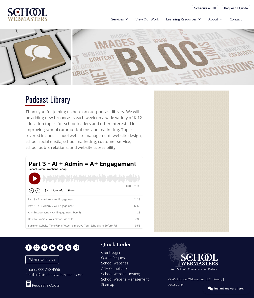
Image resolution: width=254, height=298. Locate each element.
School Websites (114, 263)
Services (117, 19)
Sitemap (107, 284)
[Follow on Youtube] (60, 247)
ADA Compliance (114, 268)
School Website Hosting (120, 273)
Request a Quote (236, 8)
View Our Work (147, 19)
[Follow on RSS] (68, 247)
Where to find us (42, 259)
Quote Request (113, 257)
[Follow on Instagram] (76, 247)
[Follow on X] (36, 247)
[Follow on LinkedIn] (52, 247)
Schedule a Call (205, 8)
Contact (236, 19)
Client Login (110, 252)
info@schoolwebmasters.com (59, 274)
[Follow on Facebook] (28, 247)
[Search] (249, 19)
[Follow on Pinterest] (44, 247)
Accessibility (175, 284)
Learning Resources (181, 19)
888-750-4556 (49, 269)
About (213, 19)
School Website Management (125, 279)
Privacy (218, 279)
